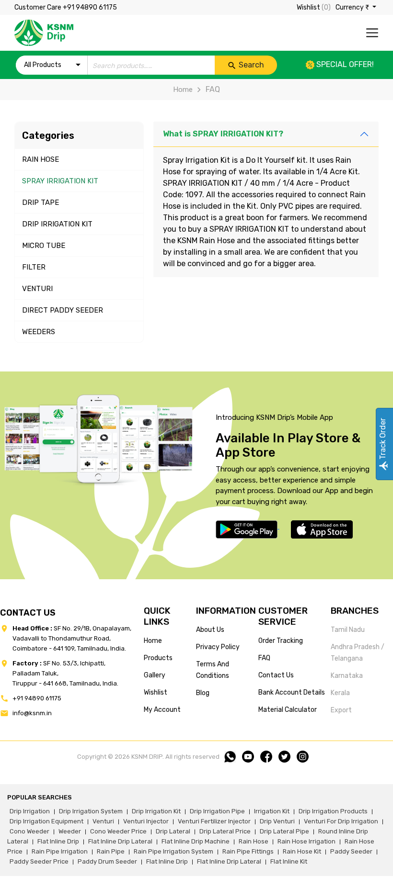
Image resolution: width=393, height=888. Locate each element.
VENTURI (37, 288)
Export (341, 710)
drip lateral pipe (284, 831)
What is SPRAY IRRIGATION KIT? (223, 133)
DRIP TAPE (40, 202)
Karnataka (347, 676)
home (153, 641)
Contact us (276, 675)
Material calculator (287, 710)
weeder (69, 831)
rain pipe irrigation (60, 851)
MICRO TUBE (43, 245)
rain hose (253, 841)
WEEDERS (38, 331)
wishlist (155, 692)
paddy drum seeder (107, 861)
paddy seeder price (39, 861)
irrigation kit (271, 811)
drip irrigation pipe (217, 811)
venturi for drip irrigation (341, 821)
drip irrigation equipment (46, 821)
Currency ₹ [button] (352, 7)
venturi (103, 821)
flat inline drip (58, 841)
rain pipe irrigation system (173, 851)
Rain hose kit (302, 851)
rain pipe (111, 851)
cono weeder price (118, 831)
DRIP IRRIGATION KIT (57, 224)
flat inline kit (288, 861)
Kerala (340, 693)
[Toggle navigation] (372, 32)
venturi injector (146, 821)
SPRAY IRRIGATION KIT (60, 181)
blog (202, 693)
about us (210, 630)
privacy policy (218, 647)
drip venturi (277, 821)
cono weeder (29, 831)
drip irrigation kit (156, 811)
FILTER (34, 267)
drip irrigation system (91, 811)
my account (162, 710)
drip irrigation (30, 811)
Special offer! (344, 64)
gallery (154, 675)
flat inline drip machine (196, 841)
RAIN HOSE (40, 159)
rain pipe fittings (248, 851)
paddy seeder (351, 851)
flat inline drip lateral (120, 841)
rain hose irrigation (306, 841)
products (158, 658)
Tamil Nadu (348, 630)
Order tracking (280, 641)
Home (183, 89)
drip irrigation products (333, 811)
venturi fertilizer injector (214, 821)
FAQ (264, 658)
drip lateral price (225, 831)
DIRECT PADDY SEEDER (62, 310)
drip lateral (173, 831)
